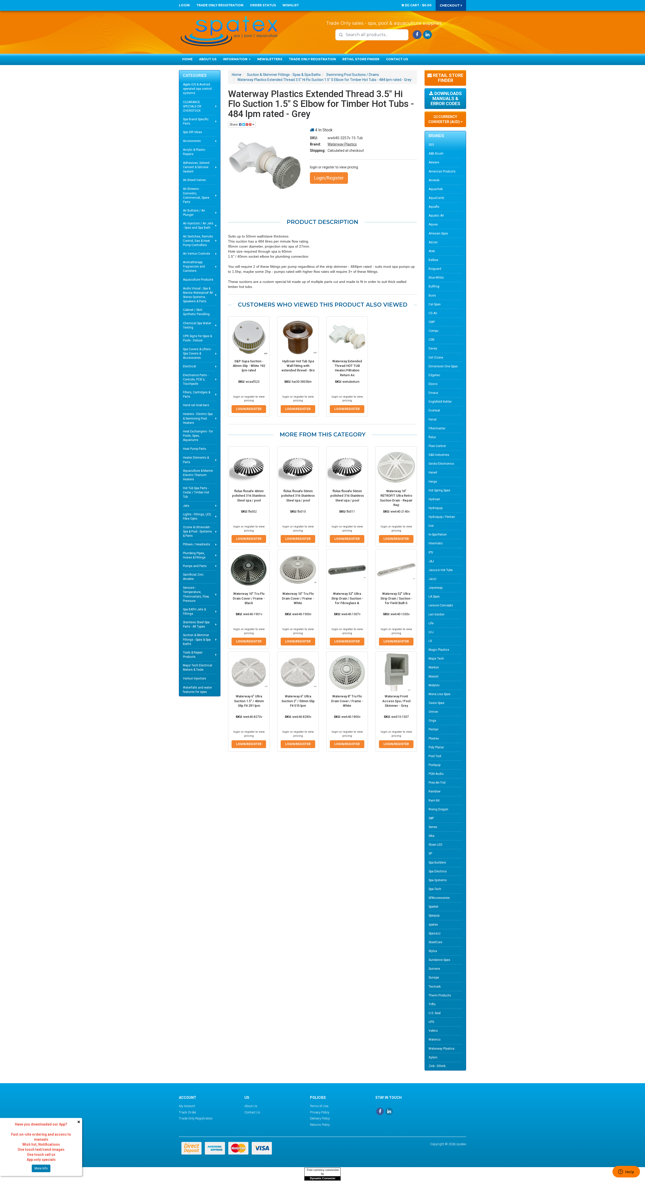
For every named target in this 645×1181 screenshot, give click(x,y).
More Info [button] (41, 1168)
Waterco (434, 1039)
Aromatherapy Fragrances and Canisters (194, 266)
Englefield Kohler (440, 401)
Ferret (433, 419)
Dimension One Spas (443, 366)
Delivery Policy (320, 1118)
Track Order (187, 1112)
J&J (431, 561)
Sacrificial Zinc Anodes (193, 577)
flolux (432, 437)
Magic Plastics (439, 650)
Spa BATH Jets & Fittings (194, 611)
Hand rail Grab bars (196, 405)
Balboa (433, 260)
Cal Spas (435, 304)
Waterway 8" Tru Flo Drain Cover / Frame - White (347, 700)
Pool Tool (435, 756)
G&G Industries (439, 455)
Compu (433, 331)
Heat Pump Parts (194, 449)
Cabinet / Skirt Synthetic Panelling (196, 312)
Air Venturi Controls (196, 253)
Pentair (433, 729)
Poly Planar (436, 747)
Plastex (434, 738)
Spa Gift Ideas (192, 132)
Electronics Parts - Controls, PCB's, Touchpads (195, 379)
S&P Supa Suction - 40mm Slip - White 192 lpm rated (249, 365)
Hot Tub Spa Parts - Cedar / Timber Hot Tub (196, 492)
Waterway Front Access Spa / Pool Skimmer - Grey (396, 700)
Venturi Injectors (194, 678)
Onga (432, 720)
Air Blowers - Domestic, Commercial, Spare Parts (196, 195)
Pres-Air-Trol (437, 782)
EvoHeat (434, 410)
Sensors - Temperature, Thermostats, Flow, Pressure (196, 594)
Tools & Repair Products (193, 655)
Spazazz (435, 933)
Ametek (434, 180)
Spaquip (434, 915)
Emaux (433, 393)
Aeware (434, 162)
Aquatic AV (436, 215)
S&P (431, 818)
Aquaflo (434, 207)
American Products (442, 171)
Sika (431, 836)
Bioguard (435, 269)
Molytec (434, 685)
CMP (432, 322)
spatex (433, 924)
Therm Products (440, 995)
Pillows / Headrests (196, 544)
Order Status (263, 5)
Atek (432, 251)
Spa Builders (437, 862)
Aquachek (436, 189)
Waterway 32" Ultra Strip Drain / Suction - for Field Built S (396, 598)
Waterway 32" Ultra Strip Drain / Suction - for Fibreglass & (347, 598)
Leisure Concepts (441, 605)
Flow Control (437, 446)
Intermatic (436, 543)
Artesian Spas (438, 233)
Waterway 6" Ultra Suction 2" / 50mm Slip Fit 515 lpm (298, 700)
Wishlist (290, 5)
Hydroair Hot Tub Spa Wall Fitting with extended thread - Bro (298, 365)
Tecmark (435, 986)
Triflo (432, 1004)
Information (235, 59)
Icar (431, 525)
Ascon (433, 242)
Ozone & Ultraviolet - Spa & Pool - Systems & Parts (197, 531)
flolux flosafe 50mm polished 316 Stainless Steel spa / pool (298, 495)
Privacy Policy (319, 1112)
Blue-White (436, 277)
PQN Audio (436, 774)
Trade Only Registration (219, 5)
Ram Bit (434, 800)
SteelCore (435, 942)
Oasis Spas (436, 703)
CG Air (433, 313)
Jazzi (432, 579)
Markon (434, 667)
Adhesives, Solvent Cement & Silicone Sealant (196, 167)
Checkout (450, 5)
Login (184, 5)
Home (187, 59)
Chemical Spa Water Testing (197, 325)
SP (430, 853)
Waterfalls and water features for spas (197, 690)
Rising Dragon (438, 809)
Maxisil (433, 676)
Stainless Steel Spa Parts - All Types (196, 624)
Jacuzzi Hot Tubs (441, 570)
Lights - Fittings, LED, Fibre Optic (197, 516)
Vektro (433, 1030)
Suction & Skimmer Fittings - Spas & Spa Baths (197, 639)
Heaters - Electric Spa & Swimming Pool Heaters (198, 418)
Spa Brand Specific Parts (196, 121)
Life (431, 623)
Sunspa (434, 977)
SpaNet (433, 906)
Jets (186, 506)
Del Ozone (436, 357)
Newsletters (269, 59)
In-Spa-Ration (438, 534)
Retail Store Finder (360, 59)
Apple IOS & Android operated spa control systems (197, 89)
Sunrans (434, 968)
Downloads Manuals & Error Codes (446, 98)
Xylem (433, 1057)
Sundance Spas (439, 960)
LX (430, 641)
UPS (431, 1022)
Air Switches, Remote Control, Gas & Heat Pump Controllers (198, 241)
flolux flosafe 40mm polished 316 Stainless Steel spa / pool (249, 495)
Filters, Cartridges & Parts (196, 394)
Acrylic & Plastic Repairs (194, 152)
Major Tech (436, 658)
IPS (431, 552)
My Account (187, 1106)
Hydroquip (435, 508)
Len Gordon (436, 614)
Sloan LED (435, 844)
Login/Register (329, 178)
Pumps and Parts (195, 566)
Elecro (433, 384)
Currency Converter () (444, 119)
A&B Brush (436, 153)
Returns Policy (320, 1125)
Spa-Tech (435, 889)
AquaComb (436, 198)
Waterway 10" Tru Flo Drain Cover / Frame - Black (249, 598)
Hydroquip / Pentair (442, 517)
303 (431, 144)
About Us (207, 59)
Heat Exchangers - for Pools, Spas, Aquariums (198, 436)
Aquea (433, 224)
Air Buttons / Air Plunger (194, 213)
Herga (433, 481)
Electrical (189, 366)
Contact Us (397, 59)
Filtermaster (437, 428)
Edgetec (434, 375)
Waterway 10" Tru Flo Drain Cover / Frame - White (298, 598)
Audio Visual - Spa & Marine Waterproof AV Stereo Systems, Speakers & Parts (198, 295)
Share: (234, 124)
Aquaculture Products (198, 279)
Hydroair (434, 499)
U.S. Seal (435, 1013)
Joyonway (436, 587)
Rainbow (434, 791)
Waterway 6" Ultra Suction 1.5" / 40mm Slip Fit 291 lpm (249, 700)
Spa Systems (438, 880)
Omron (433, 712)
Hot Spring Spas (439, 490)
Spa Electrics (438, 871)
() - (418, 5)
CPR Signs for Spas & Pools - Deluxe (197, 338)
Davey (433, 348)
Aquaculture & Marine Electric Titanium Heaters (198, 475)
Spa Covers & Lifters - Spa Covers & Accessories (197, 353)
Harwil (433, 472)
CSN (431, 339)
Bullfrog (434, 286)
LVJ (431, 632)
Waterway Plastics (342, 144)
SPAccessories (439, 898)
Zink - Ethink (437, 1066)
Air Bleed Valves (194, 180)
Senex (433, 827)
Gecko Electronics (441, 463)
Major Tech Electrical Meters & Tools (197, 667)
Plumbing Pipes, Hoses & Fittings (194, 555)
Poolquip (434, 765)
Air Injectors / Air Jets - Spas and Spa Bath (198, 225)
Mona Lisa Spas (439, 694)
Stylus (433, 951)
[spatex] (229, 30)
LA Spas (434, 596)
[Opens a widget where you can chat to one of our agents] (626, 1172)
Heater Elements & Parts (196, 460)
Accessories (192, 141)
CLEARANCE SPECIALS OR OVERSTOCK (192, 106)
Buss (432, 295)
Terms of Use (319, 1106)
